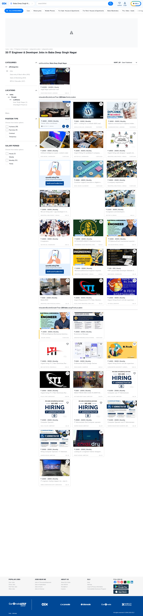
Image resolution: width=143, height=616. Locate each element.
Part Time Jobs (13, 587)
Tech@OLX (64, 587)
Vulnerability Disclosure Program (96, 589)
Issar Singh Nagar (20, 102)
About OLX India (65, 582)
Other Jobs (12, 589)
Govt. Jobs (12, 582)
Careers (63, 589)
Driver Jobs (12, 584)
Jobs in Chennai (39, 589)
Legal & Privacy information (95, 587)
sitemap (14, 613)
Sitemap (89, 584)
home (7, 49)
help (10, 613)
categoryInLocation (35, 49)
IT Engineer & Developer (21, 49)
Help (88, 582)
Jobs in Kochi (39, 587)
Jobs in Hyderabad (40, 584)
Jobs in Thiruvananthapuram (43, 582)
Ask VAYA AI (64, 584)
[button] (32, 3)
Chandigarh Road (20, 105)
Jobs (11, 49)
